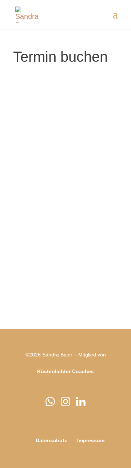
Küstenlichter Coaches (65, 371)
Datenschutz (51, 440)
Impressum (90, 440)
